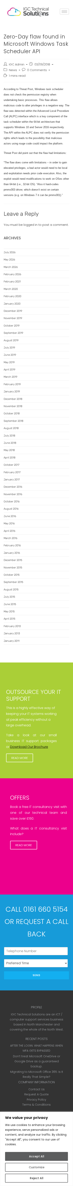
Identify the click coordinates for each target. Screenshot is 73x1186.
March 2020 (11, 288)
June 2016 (10, 516)
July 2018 (9, 435)
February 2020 (12, 296)
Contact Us (36, 1089)
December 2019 (13, 310)
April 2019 (9, 369)
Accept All (36, 1156)
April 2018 (9, 457)
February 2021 (12, 281)
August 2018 (11, 428)
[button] (19, 758)
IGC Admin (16, 64)
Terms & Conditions (36, 1105)
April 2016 (9, 530)
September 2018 (13, 420)
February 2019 (12, 384)
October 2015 (11, 574)
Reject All (36, 1178)
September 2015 (13, 582)
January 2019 (12, 391)
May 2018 (9, 450)
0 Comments (37, 70)
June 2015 (10, 604)
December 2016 (13, 486)
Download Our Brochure (29, 746)
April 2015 (9, 618)
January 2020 (12, 303)
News (13, 70)
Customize (36, 1167)
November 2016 (13, 494)
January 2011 (11, 640)
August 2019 (11, 340)
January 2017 (12, 479)
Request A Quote (36, 1094)
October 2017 (11, 464)
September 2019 (13, 332)
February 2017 (12, 472)
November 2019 (13, 318)
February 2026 (12, 274)
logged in (31, 225)
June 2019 (10, 354)
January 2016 (12, 552)
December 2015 (13, 560)
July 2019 (9, 347)
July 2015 (9, 596)
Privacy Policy (36, 1100)
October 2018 (12, 413)
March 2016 (10, 538)
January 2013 (12, 633)
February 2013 (12, 626)
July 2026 (10, 252)
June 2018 (10, 442)
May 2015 (9, 611)
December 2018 (13, 398)
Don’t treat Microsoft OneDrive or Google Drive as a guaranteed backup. (36, 1061)
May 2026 (9, 259)
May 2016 (9, 523)
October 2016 (12, 501)
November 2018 (13, 406)
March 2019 (10, 376)
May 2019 (9, 362)
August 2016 (11, 508)
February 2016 (12, 545)
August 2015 (11, 589)
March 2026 (11, 267)
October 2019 (11, 325)
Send (36, 975)
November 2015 (13, 567)
